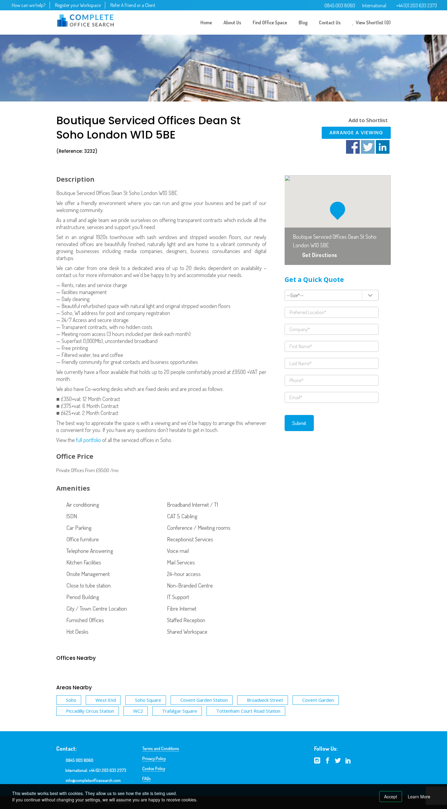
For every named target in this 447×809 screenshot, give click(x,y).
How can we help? (28, 5)
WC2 (138, 711)
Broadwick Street (265, 700)
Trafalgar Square (179, 711)
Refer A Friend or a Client (132, 5)
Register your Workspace (78, 5)
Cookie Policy (153, 768)
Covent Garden (318, 700)
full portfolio (88, 440)
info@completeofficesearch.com (93, 780)
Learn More (419, 797)
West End (105, 700)
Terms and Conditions (160, 748)
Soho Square (148, 700)
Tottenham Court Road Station (248, 711)
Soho (71, 700)
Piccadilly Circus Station (90, 711)
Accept (390, 797)
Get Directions (319, 255)
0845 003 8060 (339, 5)
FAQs (146, 778)
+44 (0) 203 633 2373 (416, 5)
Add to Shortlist (368, 120)
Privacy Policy (154, 758)
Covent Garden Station (204, 700)
